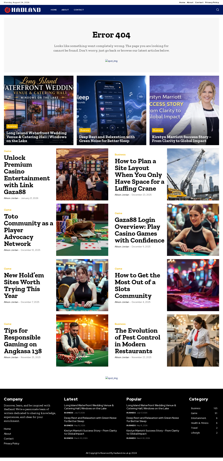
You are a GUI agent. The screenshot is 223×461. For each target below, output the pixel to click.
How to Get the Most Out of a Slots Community (137, 285)
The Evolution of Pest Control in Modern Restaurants (137, 340)
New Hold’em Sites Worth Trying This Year (24, 285)
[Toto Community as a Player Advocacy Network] (82, 230)
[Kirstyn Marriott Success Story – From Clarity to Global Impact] (184, 110)
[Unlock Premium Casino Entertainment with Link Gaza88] (82, 174)
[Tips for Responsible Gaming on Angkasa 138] (82, 340)
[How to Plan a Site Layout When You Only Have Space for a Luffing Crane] (193, 174)
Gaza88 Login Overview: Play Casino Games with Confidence (139, 229)
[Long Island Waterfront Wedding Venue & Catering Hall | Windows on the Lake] (38, 110)
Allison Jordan (11, 198)
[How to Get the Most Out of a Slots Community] (193, 285)
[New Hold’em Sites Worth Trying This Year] (82, 285)
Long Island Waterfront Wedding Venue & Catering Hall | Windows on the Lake (89, 407)
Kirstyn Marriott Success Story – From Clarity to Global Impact (90, 432)
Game (7, 151)
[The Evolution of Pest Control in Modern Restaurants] (193, 340)
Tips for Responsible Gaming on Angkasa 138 (23, 340)
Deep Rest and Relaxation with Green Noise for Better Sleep (90, 419)
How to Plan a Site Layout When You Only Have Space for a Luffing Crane (139, 174)
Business (12, 126)
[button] (217, 9)
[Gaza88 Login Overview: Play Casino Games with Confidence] (193, 230)
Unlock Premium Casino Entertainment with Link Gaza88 (27, 174)
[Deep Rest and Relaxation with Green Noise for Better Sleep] (111, 110)
